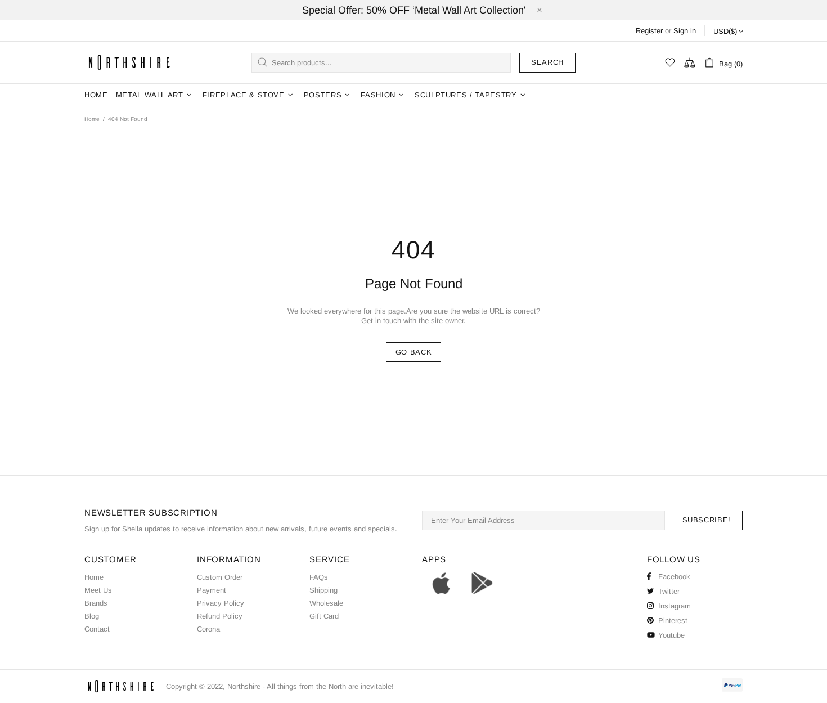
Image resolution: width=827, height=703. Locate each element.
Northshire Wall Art (129, 62)
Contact (97, 629)
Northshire (243, 686)
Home (92, 119)
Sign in (684, 30)
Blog (91, 616)
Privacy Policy (220, 603)
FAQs (318, 577)
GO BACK (413, 352)
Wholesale (326, 603)
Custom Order (219, 577)
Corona (208, 629)
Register (649, 30)
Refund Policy (219, 616)
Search (547, 62)
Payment (211, 590)
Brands (95, 603)
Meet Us (98, 590)
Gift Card (324, 616)
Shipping (323, 590)
